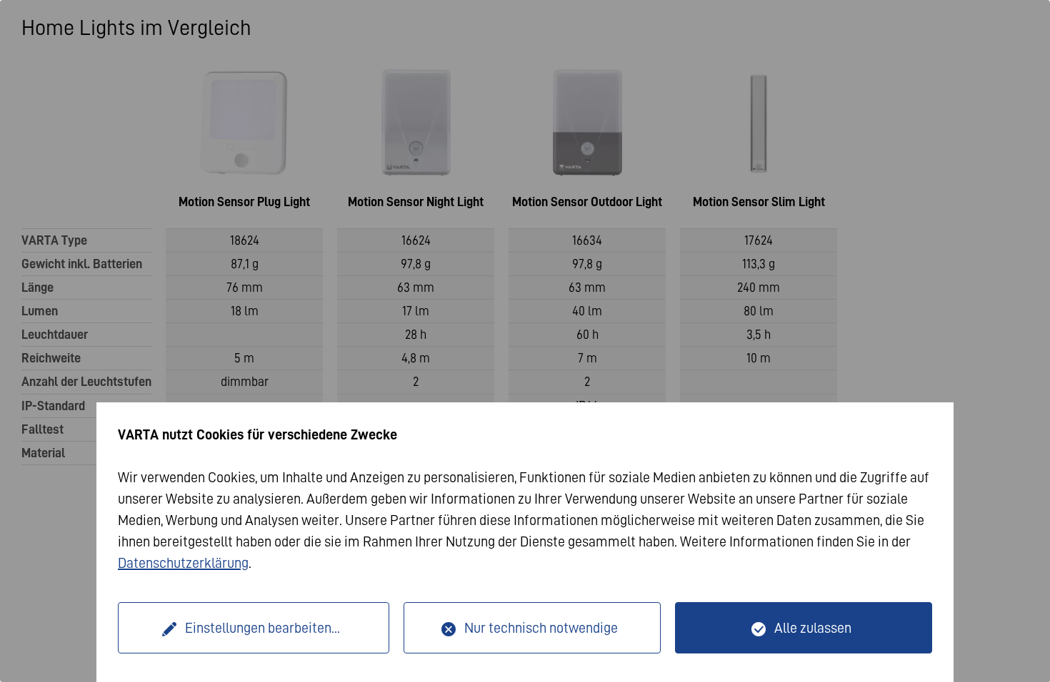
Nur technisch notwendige (541, 628)
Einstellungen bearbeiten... (262, 628)
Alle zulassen (812, 628)
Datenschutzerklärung (183, 563)
